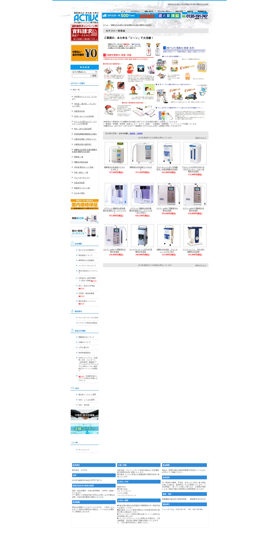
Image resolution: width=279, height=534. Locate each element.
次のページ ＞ (200, 138)
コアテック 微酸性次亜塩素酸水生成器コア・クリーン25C (114, 210)
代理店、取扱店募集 (86, 293)
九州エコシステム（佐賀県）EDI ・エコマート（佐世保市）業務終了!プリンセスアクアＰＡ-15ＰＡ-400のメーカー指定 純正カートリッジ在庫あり (88, 364)
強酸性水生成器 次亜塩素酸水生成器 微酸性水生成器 (84, 151)
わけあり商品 (79, 193)
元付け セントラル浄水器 (84, 116)
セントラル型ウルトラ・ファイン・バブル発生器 (84, 123)
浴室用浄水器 (79, 111)
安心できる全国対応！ (87, 250)
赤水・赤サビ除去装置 (83, 129)
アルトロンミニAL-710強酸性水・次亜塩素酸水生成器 (167, 168)
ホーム (105, 25)
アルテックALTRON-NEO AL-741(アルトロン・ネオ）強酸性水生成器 (193, 169)
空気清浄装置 (79, 183)
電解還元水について (86, 337)
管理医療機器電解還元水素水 (85, 134)
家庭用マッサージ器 (82, 188)
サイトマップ (83, 450)
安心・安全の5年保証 (86, 286)
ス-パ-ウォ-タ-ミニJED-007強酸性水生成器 (140, 250)
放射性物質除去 (84, 353)
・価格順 (131, 133)
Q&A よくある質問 (86, 400)
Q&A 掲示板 (83, 405)
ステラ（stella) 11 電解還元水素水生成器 (114, 250)
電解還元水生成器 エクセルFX (141, 168)
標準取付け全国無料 (86, 260)
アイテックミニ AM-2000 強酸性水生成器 (194, 250)
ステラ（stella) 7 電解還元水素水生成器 (167, 209)
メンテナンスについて (87, 266)
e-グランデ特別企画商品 (87, 323)
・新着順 (139, 133)
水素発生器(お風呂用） (83, 144)
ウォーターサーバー (82, 178)
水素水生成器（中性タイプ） (85, 139)
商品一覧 (76, 90)
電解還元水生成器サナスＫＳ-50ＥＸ (114, 168)
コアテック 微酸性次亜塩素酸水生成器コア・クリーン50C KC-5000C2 (140, 210)
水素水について (84, 342)
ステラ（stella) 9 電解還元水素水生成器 (193, 209)
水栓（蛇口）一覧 (81, 172)
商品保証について (85, 255)
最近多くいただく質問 (87, 395)
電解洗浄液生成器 (81, 162)
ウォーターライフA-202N (88, 318)
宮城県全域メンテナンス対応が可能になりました (88, 378)
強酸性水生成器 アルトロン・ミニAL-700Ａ (167, 250)
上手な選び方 (83, 347)
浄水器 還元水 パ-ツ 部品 (83, 167)
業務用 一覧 (78, 157)
